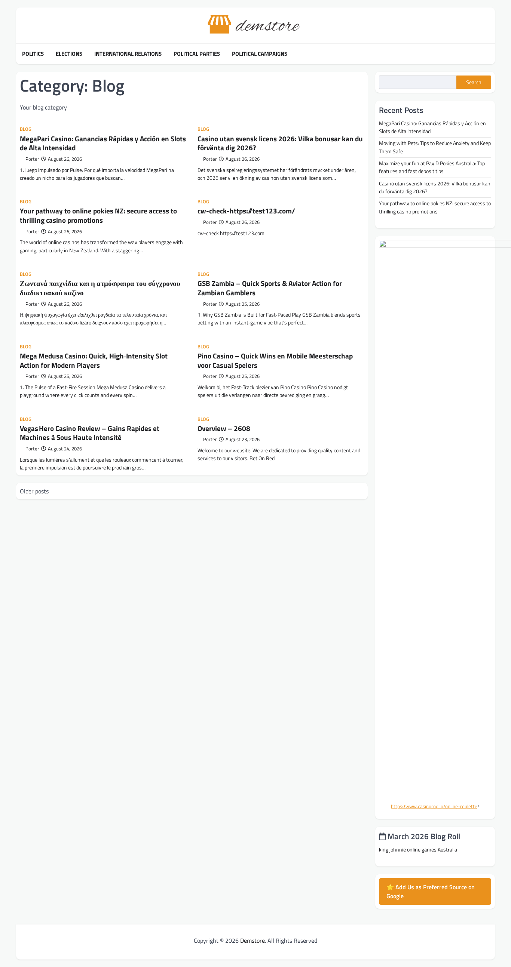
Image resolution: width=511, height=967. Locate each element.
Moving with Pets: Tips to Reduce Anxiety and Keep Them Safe (435, 147)
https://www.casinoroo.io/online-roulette (434, 806)
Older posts (34, 491)
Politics (33, 54)
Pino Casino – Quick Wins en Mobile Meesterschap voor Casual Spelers (275, 360)
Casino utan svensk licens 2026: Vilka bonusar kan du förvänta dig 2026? (280, 143)
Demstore (252, 940)
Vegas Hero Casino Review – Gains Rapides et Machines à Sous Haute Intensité (89, 433)
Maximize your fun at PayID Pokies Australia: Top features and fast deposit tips (432, 167)
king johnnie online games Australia (418, 850)
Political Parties (197, 54)
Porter (32, 159)
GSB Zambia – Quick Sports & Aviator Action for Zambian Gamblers (270, 288)
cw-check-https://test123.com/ (246, 210)
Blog (25, 129)
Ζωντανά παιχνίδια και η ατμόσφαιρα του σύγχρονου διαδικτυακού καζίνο (100, 288)
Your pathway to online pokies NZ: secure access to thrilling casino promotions (98, 215)
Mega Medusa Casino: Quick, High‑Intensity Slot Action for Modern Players (94, 360)
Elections (69, 54)
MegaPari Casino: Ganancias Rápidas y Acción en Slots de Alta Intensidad (103, 143)
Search (473, 82)
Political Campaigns (259, 54)
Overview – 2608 (224, 428)
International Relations (128, 54)
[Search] (489, 53)
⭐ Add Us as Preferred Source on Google (430, 891)
